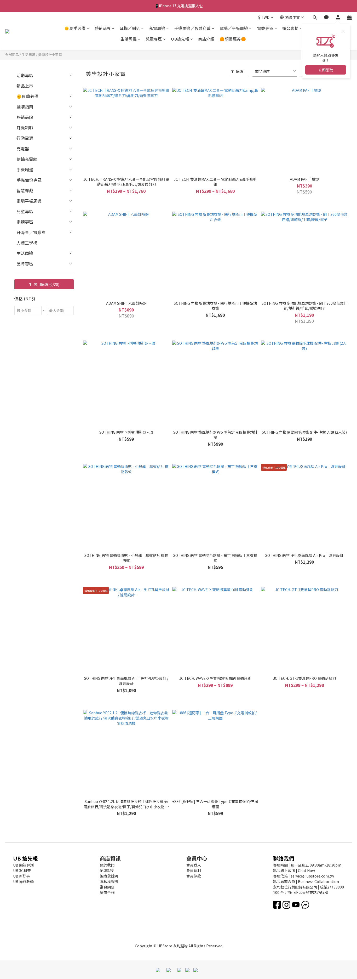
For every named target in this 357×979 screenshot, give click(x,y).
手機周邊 (24, 169)
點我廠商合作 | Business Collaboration (306, 881)
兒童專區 (154, 39)
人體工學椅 (26, 243)
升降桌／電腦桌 (31, 232)
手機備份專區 (29, 180)
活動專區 (24, 75)
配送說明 (107, 870)
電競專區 (265, 28)
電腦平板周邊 (29, 201)
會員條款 (193, 876)
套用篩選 (46, 284)
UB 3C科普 (22, 870)
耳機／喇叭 (130, 28)
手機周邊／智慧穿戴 (192, 28)
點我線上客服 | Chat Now (294, 870)
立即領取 (325, 69)
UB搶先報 (180, 39)
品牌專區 (24, 264)
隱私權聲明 (109, 881)
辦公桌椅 (290, 28)
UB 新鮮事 (21, 876)
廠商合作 (107, 892)
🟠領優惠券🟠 (233, 39)
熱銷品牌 (103, 28)
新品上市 (24, 86)
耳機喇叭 (24, 128)
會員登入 (193, 865)
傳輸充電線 (26, 159)
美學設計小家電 (50, 54)
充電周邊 (157, 28)
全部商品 (12, 54)
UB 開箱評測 (23, 865)
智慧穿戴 (24, 190)
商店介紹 (206, 39)
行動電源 (24, 138)
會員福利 (193, 870)
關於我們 (107, 865)
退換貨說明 (109, 876)
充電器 (22, 148)
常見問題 (107, 887)
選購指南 (24, 107)
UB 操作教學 (23, 881)
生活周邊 (128, 39)
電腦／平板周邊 (234, 28)
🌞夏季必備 (75, 28)
